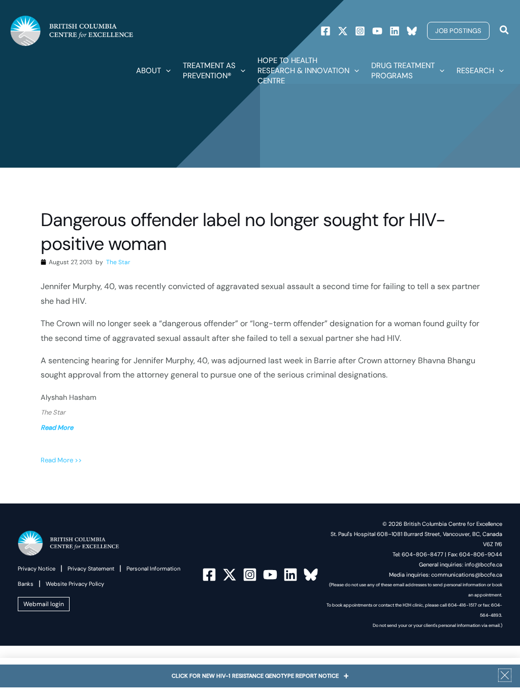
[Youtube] (377, 31)
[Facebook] (325, 31)
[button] (458, 31)
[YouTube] (270, 574)
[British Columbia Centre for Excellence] (72, 30)
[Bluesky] (412, 31)
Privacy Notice (36, 568)
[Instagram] (360, 31)
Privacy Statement (91, 568)
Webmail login (43, 604)
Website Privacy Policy (75, 583)
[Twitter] (343, 31)
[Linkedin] (394, 31)
